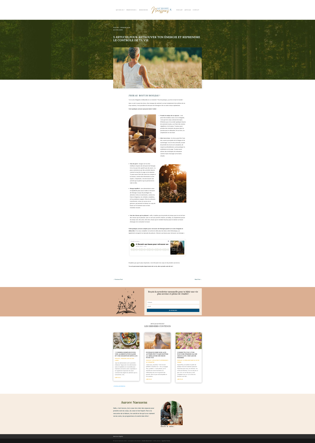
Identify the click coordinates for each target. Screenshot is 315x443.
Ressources (143, 10)
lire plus (118, 377)
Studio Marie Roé (147, 441)
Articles (187, 10)
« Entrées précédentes (119, 386)
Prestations (131, 10)
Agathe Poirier (166, 441)
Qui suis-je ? (120, 10)
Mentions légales (118, 436)
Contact (196, 10)
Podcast (179, 10)
